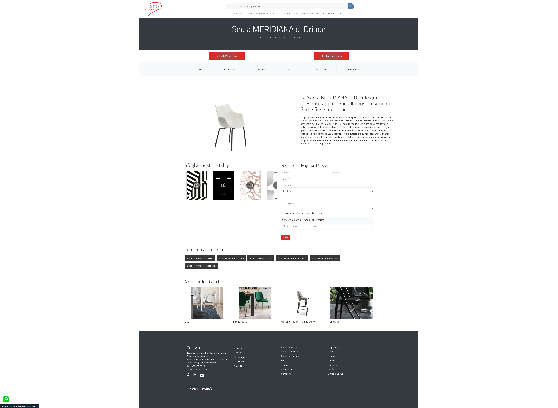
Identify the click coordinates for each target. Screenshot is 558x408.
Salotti (331, 351)
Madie (331, 369)
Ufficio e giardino (310, 13)
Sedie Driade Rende (261, 258)
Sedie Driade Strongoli (201, 265)
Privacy (4, 406)
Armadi (285, 364)
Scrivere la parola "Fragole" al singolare (303, 219)
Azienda (238, 348)
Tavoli (331, 355)
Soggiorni (333, 347)
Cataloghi (328, 13)
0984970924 (198, 366)
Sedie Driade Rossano (200, 258)
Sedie (286, 37)
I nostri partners (243, 357)
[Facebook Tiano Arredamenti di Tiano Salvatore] (188, 375)
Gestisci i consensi (29, 406)
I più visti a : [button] (354, 69)
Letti (283, 360)
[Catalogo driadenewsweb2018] (237, 185)
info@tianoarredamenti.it (207, 362)
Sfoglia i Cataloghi (331, 56)
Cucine (249, 13)
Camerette (287, 369)
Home (260, 37)
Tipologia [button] (320, 69)
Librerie (332, 364)
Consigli (238, 352)
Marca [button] (200, 69)
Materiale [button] (261, 69)
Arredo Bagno (335, 373)
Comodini (286, 373)
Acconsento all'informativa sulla (303, 213)
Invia (285, 237)
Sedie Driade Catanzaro (292, 258)
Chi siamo (237, 13)
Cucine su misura (290, 355)
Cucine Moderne (289, 347)
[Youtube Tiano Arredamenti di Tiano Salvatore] (201, 375)
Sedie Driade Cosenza (231, 258)
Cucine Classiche (289, 351)
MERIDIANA (295, 37)
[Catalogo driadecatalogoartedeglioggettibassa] (264, 185)
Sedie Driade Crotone (324, 258)
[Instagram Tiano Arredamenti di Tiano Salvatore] (194, 375)
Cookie (13, 406)
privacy (318, 213)
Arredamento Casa (266, 13)
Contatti (343, 13)
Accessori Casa (288, 13)
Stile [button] (291, 69)
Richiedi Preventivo (227, 56)
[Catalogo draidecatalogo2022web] (210, 185)
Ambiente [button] (230, 69)
